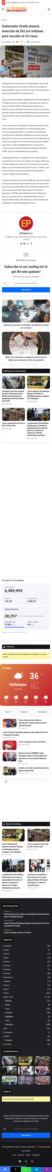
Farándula (6, 969)
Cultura (5, 958)
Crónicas (6, 954)
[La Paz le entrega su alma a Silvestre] (10, 745)
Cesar (7, 1009)
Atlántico (8, 1001)
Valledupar (9, 1024)
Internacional (7, 977)
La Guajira (8, 1013)
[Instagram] (31, 243)
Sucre (7, 1020)
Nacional (6, 985)
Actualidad (7, 946)
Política (6, 993)
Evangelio (8, 1040)
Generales (6, 973)
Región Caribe (8, 997)
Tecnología (7, 1044)
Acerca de (21, 1155)
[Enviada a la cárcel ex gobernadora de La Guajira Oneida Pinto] (10, 771)
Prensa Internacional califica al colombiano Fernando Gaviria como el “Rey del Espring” (32, 722)
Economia (6, 965)
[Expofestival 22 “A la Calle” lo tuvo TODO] (42, 1080)
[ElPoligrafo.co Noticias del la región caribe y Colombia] (16, 9)
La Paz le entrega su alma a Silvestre (32, 742)
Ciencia (6, 950)
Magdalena (9, 1017)
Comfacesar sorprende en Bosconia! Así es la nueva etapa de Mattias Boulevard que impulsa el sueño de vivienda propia (37, 880)
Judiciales (6, 981)
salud (5, 1028)
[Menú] (3, 10)
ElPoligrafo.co (26, 233)
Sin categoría (7, 1032)
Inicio (5, 20)
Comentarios (42, 712)
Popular (8, 712)
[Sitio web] (20, 243)
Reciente (24, 712)
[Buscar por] (49, 10)
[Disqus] (26, 476)
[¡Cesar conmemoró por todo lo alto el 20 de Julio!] (13, 414)
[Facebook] (24, 243)
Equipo (28, 1155)
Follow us (7, 1091)
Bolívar (7, 1005)
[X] (27, 243)
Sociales (6, 1036)
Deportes (6, 962)
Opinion (6, 989)
